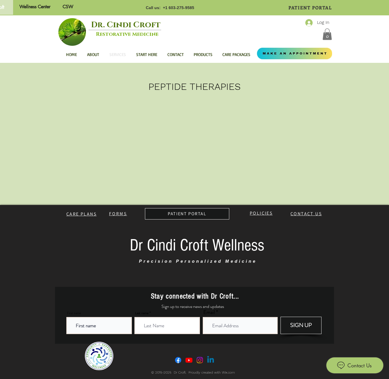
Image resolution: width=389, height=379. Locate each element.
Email (209, 312)
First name (74, 313)
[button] (327, 34)
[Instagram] (200, 360)
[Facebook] (178, 360)
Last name (142, 313)
